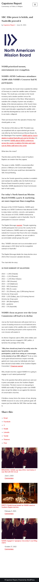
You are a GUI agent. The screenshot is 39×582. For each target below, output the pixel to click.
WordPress (31, 580)
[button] (35, 4)
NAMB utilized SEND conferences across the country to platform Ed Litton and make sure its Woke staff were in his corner (18, 143)
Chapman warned (16, 366)
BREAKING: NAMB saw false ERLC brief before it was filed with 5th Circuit (19, 471)
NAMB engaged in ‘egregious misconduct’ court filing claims (19, 542)
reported (19, 225)
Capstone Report (9, 25)
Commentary (9, 478)
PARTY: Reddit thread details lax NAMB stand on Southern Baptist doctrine (18, 506)
